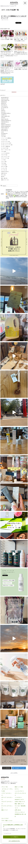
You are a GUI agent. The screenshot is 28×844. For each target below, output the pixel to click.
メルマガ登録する (14, 837)
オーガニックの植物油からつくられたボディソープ (13, 17)
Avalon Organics (4, 100)
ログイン (17, 789)
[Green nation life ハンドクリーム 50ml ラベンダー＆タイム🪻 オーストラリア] (14, 497)
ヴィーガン (3, 169)
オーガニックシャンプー (6, 144)
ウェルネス (3, 139)
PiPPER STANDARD (5, 126)
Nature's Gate (3, 119)
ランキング (3, 168)
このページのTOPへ (14, 772)
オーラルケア (3, 148)
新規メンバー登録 (19, 786)
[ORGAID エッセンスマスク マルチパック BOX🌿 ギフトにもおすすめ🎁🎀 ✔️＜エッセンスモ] (14, 299)
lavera (2, 111)
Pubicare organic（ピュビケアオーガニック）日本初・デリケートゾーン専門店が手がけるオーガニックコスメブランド (7, 70)
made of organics (4, 116)
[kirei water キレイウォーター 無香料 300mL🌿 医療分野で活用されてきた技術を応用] (14, 667)
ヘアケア (3, 164)
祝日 (2, 176)
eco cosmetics (4, 107)
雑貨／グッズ (4, 810)
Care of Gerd (3, 106)
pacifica (2, 123)
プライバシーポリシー (20, 812)
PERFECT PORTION (5, 124)
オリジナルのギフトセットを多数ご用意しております (20, 68)
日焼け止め (3, 173)
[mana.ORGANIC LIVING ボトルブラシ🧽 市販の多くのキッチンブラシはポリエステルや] (14, 384)
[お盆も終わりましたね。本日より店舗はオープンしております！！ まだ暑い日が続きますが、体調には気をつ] (14, 695)
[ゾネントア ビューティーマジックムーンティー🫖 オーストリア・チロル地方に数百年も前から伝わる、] (14, 214)
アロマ (2, 136)
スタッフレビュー (4, 156)
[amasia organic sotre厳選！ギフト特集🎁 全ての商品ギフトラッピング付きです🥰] (14, 469)
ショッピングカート (19, 791)
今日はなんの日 (4, 171)
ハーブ (2, 159)
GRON (2, 110)
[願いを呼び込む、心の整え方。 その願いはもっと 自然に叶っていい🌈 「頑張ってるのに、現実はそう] (14, 243)
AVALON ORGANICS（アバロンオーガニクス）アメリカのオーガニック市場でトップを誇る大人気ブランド (7, 54)
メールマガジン (18, 797)
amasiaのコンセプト (19, 799)
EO (1, 109)
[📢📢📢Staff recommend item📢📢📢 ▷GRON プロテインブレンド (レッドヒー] (14, 610)
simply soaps (3, 129)
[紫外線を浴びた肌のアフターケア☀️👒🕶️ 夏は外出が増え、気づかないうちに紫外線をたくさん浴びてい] (14, 723)
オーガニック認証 (4, 146)
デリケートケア (4, 158)
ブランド (3, 161)
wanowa (2, 134)
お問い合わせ (18, 810)
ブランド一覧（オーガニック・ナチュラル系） (7, 789)
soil (1, 132)
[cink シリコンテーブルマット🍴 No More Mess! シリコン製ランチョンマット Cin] (14, 751)
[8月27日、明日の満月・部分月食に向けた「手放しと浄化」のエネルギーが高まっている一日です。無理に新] (14, 271)
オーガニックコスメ (5, 143)
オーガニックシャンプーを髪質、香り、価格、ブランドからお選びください (20, 39)
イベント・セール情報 (5, 138)
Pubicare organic (4, 127)
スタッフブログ (4, 818)
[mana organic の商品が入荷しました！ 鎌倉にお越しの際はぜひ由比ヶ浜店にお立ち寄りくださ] (14, 356)
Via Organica (3, 133)
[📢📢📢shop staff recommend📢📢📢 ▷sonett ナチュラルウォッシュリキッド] (14, 327)
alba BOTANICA (4, 97)
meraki (2, 117)
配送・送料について (19, 803)
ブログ (2, 163)
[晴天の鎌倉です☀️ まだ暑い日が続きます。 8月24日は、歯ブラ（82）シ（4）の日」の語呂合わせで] (14, 412)
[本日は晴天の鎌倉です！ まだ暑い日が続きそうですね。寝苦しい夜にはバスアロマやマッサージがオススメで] (14, 638)
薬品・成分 (3, 178)
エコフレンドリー (4, 141)
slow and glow (3, 130)
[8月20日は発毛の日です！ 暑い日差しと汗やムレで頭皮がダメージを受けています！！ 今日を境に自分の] (14, 554)
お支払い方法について (20, 801)
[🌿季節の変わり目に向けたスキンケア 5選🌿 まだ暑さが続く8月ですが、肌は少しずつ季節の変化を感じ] (14, 525)
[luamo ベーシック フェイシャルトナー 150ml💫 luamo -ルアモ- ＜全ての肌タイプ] (14, 582)
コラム (2, 151)
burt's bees (3, 104)
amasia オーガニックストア (5, 5)
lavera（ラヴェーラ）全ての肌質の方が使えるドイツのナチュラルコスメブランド (20, 53)
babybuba (3, 101)
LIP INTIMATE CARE (5, 113)
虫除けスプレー (4, 179)
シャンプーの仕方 (4, 153)
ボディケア (3, 166)
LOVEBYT (3, 114)
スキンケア (3, 154)
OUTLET (3, 84)
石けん (2, 174)
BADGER (3, 103)
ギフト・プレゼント (5, 149)
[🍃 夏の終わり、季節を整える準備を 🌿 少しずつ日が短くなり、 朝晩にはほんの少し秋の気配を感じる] (14, 441)
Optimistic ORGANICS (5, 120)
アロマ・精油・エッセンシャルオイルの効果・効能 (7, 38)
